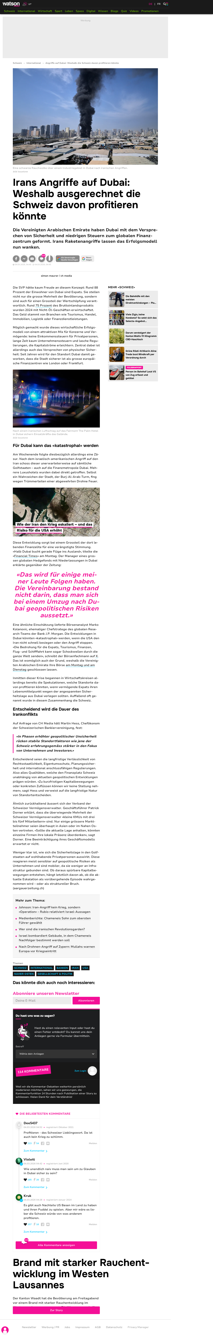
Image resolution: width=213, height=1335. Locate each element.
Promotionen (150, 11)
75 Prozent (43, 305)
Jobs (67, 1327)
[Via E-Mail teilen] (32, 258)
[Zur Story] (85, 1285)
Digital (91, 11)
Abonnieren (86, 1000)
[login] (5, 1330)
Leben (69, 11)
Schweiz (9, 11)
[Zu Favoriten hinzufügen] (49, 258)
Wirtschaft (45, 11)
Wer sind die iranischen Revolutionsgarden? (52, 929)
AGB (98, 1327)
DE (150, 4)
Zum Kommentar (34, 1150)
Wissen (103, 11)
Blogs (114, 11)
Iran (75, 968)
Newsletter (29, 1327)
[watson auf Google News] (87, 258)
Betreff (20, 1046)
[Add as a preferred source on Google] (68, 258)
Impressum (82, 1327)
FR (159, 4)
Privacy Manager (138, 1327)
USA (85, 968)
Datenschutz (114, 1327)
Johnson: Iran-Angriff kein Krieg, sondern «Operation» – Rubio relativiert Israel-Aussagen (54, 909)
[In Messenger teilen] (24, 258)
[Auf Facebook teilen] (16, 258)
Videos (134, 11)
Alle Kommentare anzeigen (56, 1245)
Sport (58, 11)
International (26, 11)
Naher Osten (24, 974)
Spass (80, 11)
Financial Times (25, 556)
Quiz (124, 11)
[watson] (11, 4)
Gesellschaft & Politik (55, 974)
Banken (62, 968)
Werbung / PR (50, 1327)
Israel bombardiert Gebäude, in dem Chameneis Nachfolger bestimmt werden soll (55, 938)
